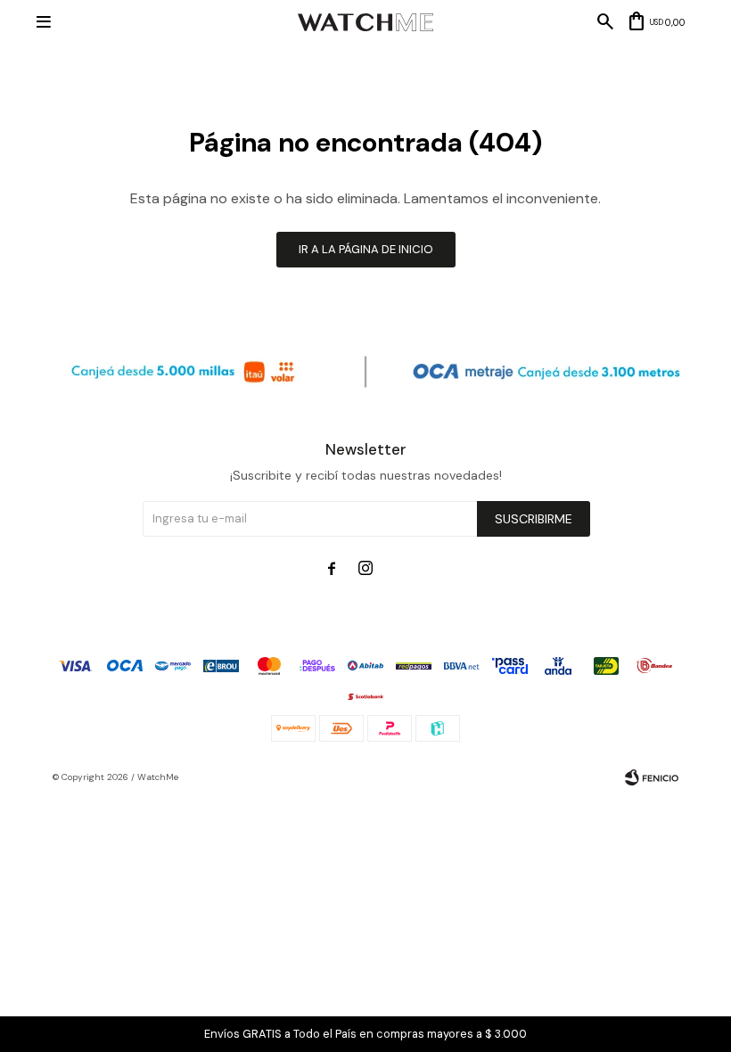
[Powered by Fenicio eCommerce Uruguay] (651, 777)
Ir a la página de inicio (366, 249)
